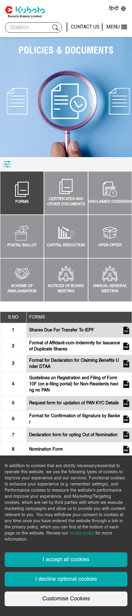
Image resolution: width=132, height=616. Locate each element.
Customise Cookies (66, 599)
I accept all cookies (66, 559)
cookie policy (81, 533)
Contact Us (85, 27)
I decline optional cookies (66, 579)
